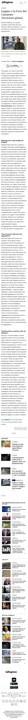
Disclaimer (10, 692)
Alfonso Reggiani (18, 61)
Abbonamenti (4, 692)
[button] (3, 701)
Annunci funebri (16, 694)
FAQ (25, 692)
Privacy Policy (6, 696)
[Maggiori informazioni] (21, 66)
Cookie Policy (15, 696)
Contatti (21, 692)
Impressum (16, 692)
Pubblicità (9, 694)
